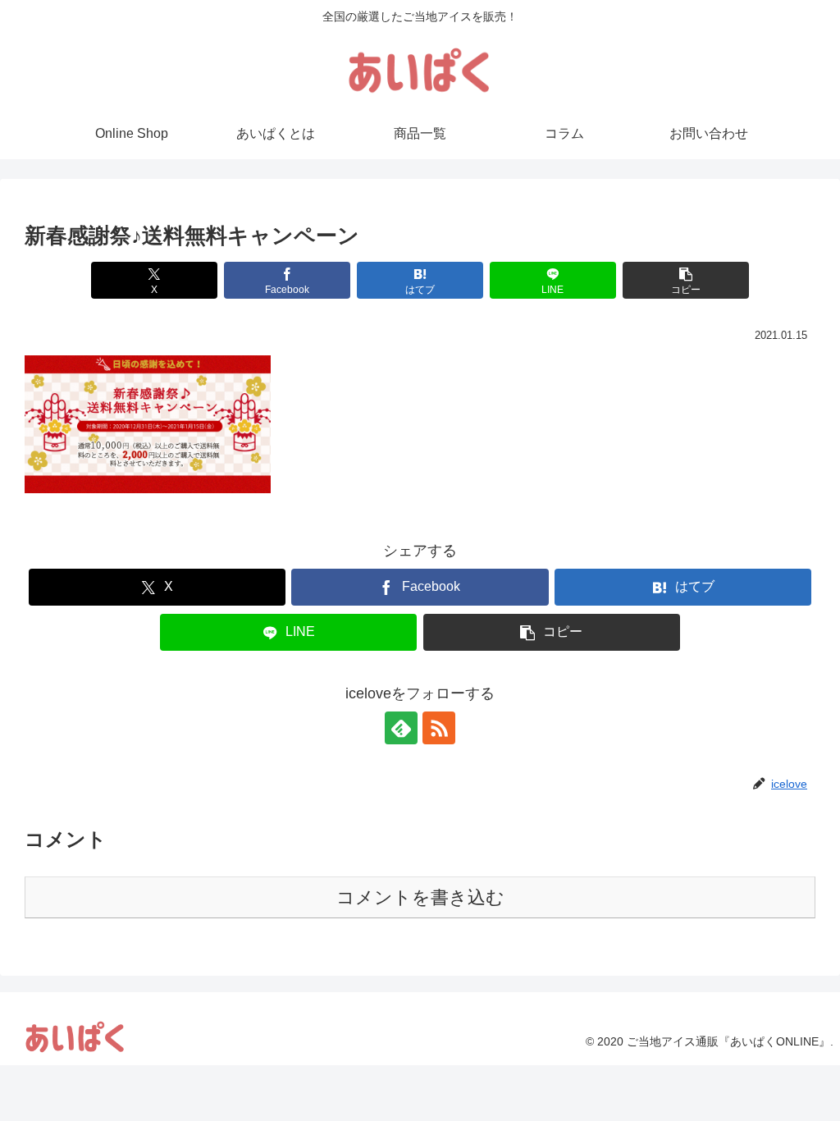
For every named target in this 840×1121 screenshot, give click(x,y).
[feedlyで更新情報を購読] (401, 727)
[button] (686, 280)
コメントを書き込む (420, 897)
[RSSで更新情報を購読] (438, 727)
